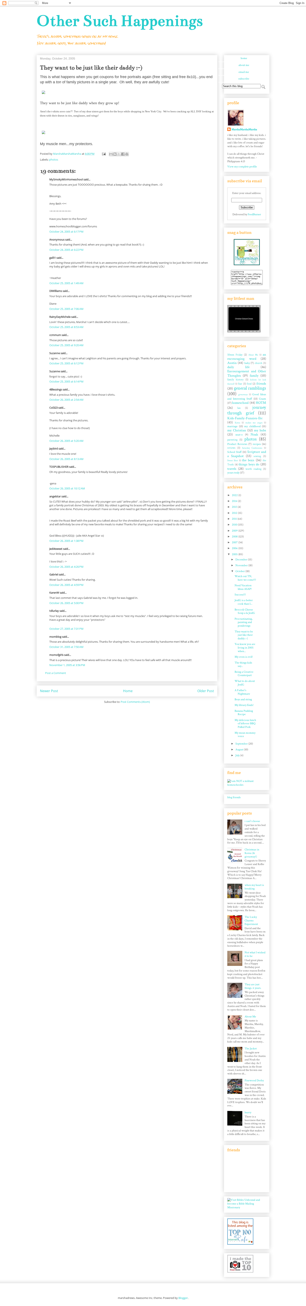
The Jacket (251, 1048)
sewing (257, 456)
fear (240, 383)
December (241, 559)
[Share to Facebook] (123, 154)
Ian (239, 408)
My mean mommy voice (245, 734)
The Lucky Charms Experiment (251, 920)
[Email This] (111, 154)
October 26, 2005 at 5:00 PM (66, 603)
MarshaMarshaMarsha (244, 129)
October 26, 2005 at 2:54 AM (66, 400)
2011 (235, 519)
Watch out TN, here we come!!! (245, 578)
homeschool (240, 402)
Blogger (183, 1298)
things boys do (249, 464)
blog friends (234, 797)
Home (128, 691)
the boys (248, 460)
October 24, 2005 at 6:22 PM (66, 250)
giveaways (243, 394)
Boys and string (243, 699)
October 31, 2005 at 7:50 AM (66, 647)
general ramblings (250, 388)
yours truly (233, 473)
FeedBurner (254, 214)
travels (231, 468)
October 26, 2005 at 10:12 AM (67, 488)
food (249, 383)
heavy (248, 1112)
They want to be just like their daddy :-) (244, 635)
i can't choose (252, 821)
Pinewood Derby (254, 1080)
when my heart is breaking (254, 887)
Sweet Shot (232, 460)
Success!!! (240, 595)
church (258, 363)
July (237, 755)
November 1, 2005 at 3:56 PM (67, 665)
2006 (235, 548)
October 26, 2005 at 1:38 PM (66, 541)
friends (261, 383)
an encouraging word (246, 356)
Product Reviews (237, 444)
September (241, 744)
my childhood (252, 426)
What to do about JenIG (245, 683)
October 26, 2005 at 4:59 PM (66, 585)
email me (244, 72)
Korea (237, 422)
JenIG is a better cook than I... (244, 602)
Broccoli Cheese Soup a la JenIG (245, 611)
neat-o (239, 435)
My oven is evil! (244, 657)
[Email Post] (103, 154)
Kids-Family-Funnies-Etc (245, 418)
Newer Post (49, 691)
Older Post (205, 691)
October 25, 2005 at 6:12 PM (66, 363)
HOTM (261, 402)
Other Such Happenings (120, 20)
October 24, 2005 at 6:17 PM (66, 231)
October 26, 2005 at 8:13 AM (66, 459)
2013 (235, 507)
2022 (235, 495)
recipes (257, 444)
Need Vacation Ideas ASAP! (243, 587)
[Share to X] (119, 154)
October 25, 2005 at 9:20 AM (66, 345)
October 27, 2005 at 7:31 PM (66, 629)
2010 (235, 525)
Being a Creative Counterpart (244, 673)
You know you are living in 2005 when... (245, 647)
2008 (235, 536)
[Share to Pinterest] (127, 154)
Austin (232, 363)
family (254, 375)
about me (244, 65)
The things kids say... (243, 664)
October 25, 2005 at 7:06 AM (66, 309)
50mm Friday (235, 354)
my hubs (260, 430)
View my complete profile (242, 166)
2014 (235, 501)
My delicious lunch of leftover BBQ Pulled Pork (245, 723)
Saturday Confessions (252, 448)
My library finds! (244, 705)
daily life (238, 367)
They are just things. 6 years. (253, 986)
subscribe (243, 79)
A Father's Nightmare (242, 692)
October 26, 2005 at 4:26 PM (66, 567)
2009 (235, 531)
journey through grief (246, 410)
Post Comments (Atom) (135, 702)
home (244, 58)
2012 (235, 513)
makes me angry (253, 422)
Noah (254, 434)
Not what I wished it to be (255, 954)
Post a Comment (55, 673)
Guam (262, 399)
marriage (232, 426)
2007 (235, 542)
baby (247, 363)
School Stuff (234, 452)
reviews (231, 448)
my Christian (236, 430)
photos (53, 159)
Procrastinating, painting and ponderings (244, 622)
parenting (232, 439)
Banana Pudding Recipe (244, 712)
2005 (235, 554)
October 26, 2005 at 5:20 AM (66, 441)
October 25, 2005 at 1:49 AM (66, 283)
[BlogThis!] (115, 154)
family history (235, 379)
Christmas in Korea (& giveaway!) (252, 853)
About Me (253, 354)
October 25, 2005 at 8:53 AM (66, 327)
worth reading (253, 469)
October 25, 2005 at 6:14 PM (66, 381)
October (240, 571)
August (239, 749)
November (241, 565)
